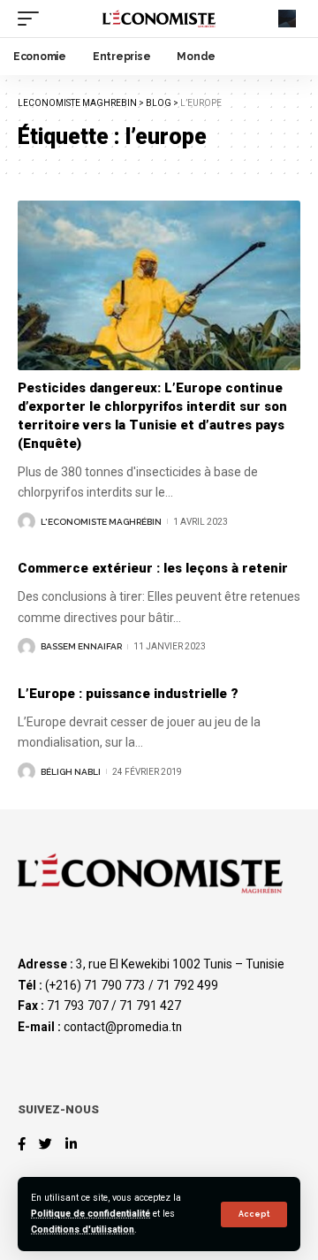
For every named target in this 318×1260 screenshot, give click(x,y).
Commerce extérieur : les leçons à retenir (153, 568)
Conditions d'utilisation (82, 1229)
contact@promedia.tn (123, 1027)
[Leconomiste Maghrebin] (159, 18)
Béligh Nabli (71, 772)
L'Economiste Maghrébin (101, 522)
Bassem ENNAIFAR (81, 646)
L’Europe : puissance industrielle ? (128, 694)
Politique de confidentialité (90, 1213)
